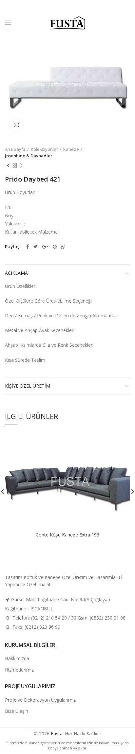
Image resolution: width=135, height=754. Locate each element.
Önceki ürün (8, 165)
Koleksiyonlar (44, 149)
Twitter (35, 246)
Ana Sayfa (15, 149)
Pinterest (54, 246)
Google (45, 246)
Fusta (57, 733)
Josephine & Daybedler (28, 156)
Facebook (27, 246)
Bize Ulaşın (16, 711)
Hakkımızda (17, 658)
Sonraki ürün (21, 165)
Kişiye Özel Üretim (27, 386)
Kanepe (71, 149)
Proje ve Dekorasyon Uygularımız (40, 700)
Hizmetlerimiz (19, 670)
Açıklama (16, 273)
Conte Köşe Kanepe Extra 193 (67, 535)
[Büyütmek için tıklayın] (16, 125)
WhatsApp (63, 246)
